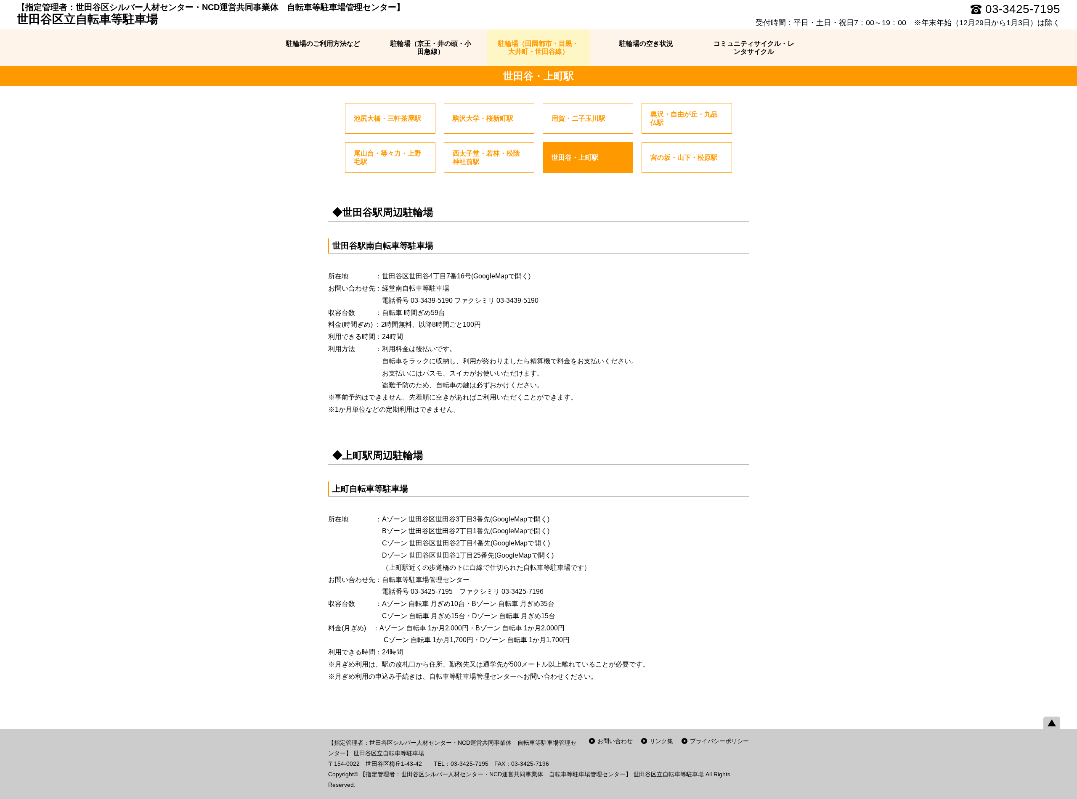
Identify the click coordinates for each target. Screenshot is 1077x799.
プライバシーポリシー (719, 741)
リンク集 (661, 741)
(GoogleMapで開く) (501, 276)
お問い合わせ (615, 741)
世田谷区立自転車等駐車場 (211, 14)
